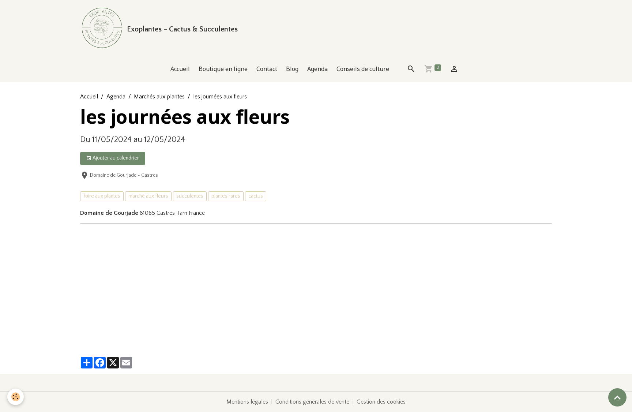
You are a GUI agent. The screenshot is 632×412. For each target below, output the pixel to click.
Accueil (180, 69)
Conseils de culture (362, 69)
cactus (255, 196)
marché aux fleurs (148, 196)
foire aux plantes (101, 196)
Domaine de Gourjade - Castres (124, 175)
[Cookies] (15, 397)
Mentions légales (247, 401)
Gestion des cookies (381, 401)
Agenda (317, 69)
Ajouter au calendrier (115, 158)
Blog (292, 69)
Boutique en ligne (223, 69)
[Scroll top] (617, 397)
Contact (266, 69)
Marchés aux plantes (159, 96)
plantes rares (225, 196)
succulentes (189, 196)
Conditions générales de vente (312, 401)
